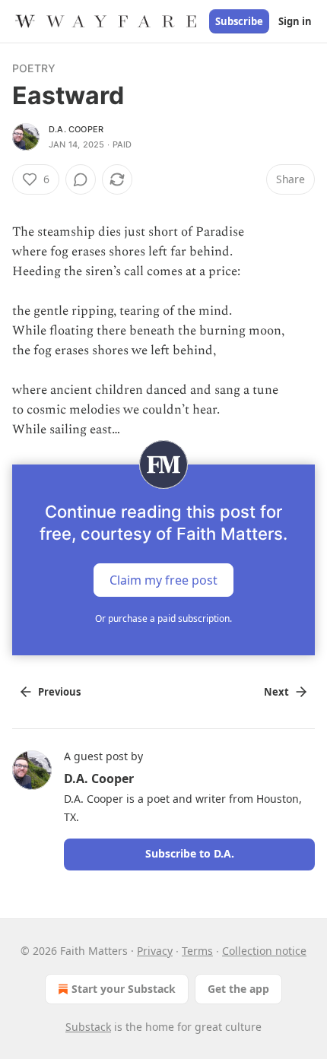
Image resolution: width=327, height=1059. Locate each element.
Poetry (34, 68)
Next (276, 692)
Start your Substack (123, 988)
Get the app (238, 988)
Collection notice (264, 950)
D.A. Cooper (76, 129)
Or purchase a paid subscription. (163, 618)
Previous (59, 692)
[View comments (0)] (80, 179)
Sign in (295, 21)
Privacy (155, 950)
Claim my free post (163, 580)
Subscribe (239, 21)
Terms (197, 950)
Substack (88, 1026)
